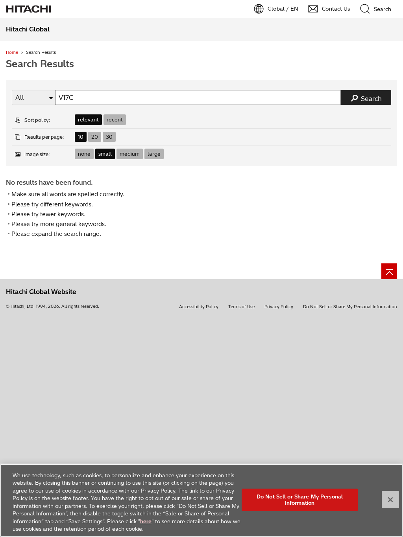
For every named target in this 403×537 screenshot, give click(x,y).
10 (80, 137)
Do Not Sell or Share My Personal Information (350, 306)
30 (109, 137)
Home (12, 52)
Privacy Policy (278, 306)
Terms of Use (241, 306)
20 (94, 137)
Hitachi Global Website (41, 292)
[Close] (390, 499)
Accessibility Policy (198, 306)
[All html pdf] (33, 97)
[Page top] (389, 271)
